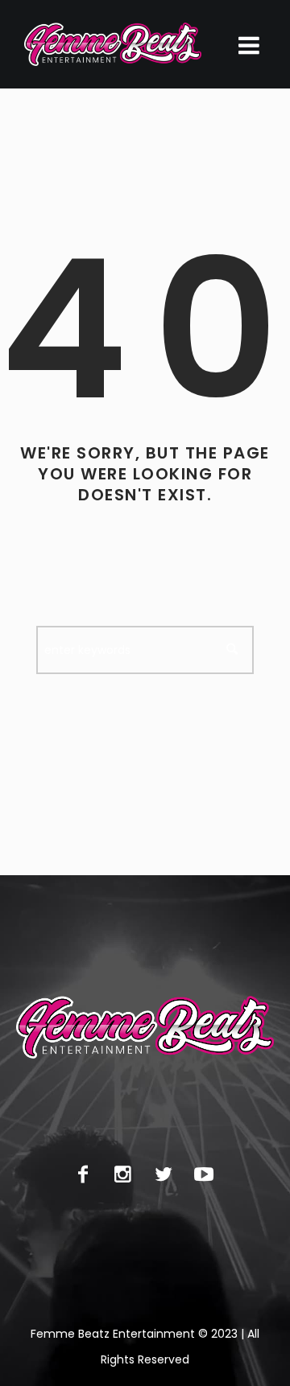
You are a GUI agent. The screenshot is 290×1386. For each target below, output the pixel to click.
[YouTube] (204, 1174)
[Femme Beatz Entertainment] (112, 44)
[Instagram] (123, 1174)
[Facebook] (83, 1174)
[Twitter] (163, 1174)
